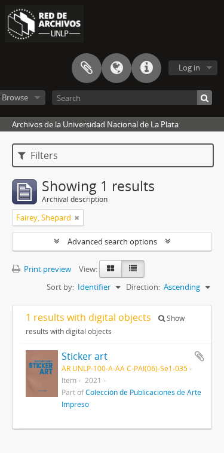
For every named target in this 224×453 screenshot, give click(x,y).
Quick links (146, 68)
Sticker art (85, 356)
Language (116, 68)
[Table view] (133, 269)
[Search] (204, 97)
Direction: (143, 286)
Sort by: (60, 286)
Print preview (46, 269)
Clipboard (87, 68)
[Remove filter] (77, 218)
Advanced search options (112, 241)
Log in (189, 67)
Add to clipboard (199, 356)
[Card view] (110, 269)
